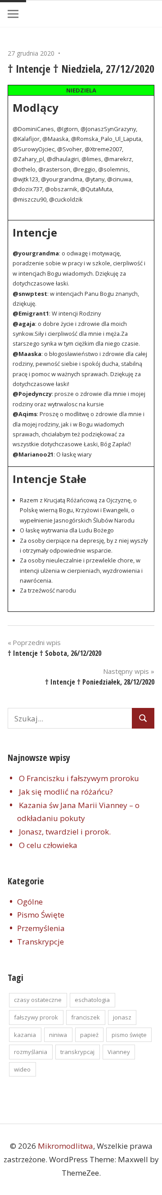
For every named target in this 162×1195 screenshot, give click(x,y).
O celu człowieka (48, 845)
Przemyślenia (41, 928)
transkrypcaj (77, 1052)
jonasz (122, 1017)
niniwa (58, 1035)
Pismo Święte (40, 914)
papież (89, 1035)
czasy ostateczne (38, 1000)
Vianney (119, 1052)
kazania (25, 1035)
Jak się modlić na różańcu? (66, 791)
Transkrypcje (40, 941)
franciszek (85, 1017)
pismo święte (129, 1035)
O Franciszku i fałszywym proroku (79, 778)
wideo (22, 1069)
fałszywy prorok (36, 1017)
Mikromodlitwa (65, 1146)
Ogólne (30, 901)
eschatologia (92, 1000)
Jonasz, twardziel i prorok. (65, 831)
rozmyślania (30, 1052)
